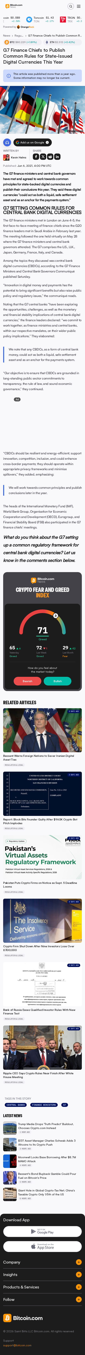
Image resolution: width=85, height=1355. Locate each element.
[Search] (71, 6)
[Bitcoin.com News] (14, 6)
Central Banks (16, 1105)
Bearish (27, 681)
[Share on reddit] (50, 156)
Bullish (58, 681)
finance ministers (44, 1105)
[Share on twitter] (43, 156)
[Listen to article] (7, 142)
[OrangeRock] (25, 27)
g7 (64, 1105)
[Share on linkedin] (57, 156)
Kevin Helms (18, 157)
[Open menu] (79, 6)
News (6, 35)
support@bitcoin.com (17, 1345)
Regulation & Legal (19, 35)
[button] (47, 142)
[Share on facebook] (36, 156)
